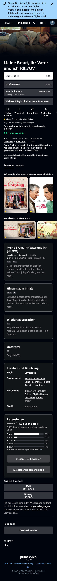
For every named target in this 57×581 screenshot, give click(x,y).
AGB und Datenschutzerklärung (19, 563)
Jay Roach (30, 372)
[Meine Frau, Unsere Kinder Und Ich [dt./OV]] (41, 195)
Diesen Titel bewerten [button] (28, 458)
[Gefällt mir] (32, 109)
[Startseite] (24, 23)
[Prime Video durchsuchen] (34, 23)
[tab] (9, 165)
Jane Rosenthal (33, 381)
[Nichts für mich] (46, 109)
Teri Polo (30, 397)
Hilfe (6, 545)
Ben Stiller (31, 155)
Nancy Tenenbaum (35, 378)
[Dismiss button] (52, 4)
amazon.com (27, 9)
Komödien (8, 141)
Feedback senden (43, 563)
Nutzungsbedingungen (37, 506)
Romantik (20, 141)
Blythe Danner (42, 155)
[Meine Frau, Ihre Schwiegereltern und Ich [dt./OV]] (16, 195)
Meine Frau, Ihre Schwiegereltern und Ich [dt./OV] (20, 230)
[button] (24, 449)
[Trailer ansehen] (7, 109)
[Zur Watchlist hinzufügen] (19, 109)
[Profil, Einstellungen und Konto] (52, 23)
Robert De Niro (19, 155)
